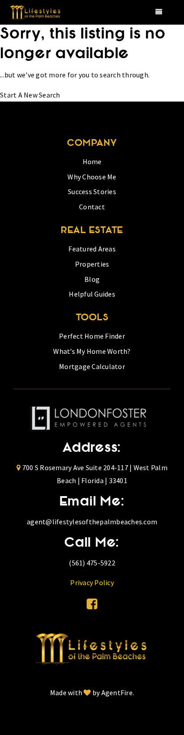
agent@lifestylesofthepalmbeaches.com (92, 521)
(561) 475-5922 (92, 562)
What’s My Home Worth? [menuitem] (91, 351)
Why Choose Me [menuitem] (91, 176)
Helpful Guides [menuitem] (92, 293)
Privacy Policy (92, 582)
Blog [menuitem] (92, 279)
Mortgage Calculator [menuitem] (92, 366)
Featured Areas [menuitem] (92, 248)
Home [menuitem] (92, 161)
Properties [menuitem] (92, 263)
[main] (92, 63)
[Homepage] (92, 647)
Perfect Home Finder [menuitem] (92, 335)
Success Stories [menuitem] (92, 191)
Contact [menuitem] (92, 206)
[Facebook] (92, 604)
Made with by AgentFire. (92, 692)
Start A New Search (30, 94)
